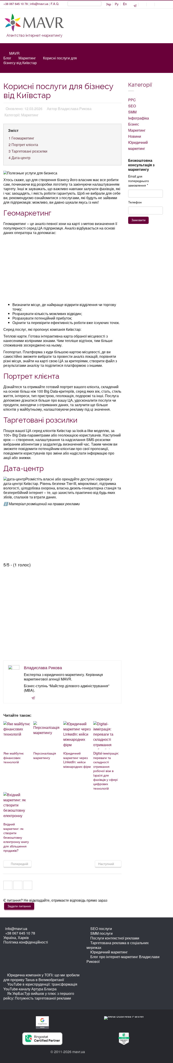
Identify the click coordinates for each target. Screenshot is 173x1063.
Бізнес (133, 124)
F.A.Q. (55, 4)
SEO (132, 105)
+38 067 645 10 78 (15, 4)
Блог (7, 58)
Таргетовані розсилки (28, 151)
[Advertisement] (63, 269)
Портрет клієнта (23, 144)
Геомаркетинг (21, 138)
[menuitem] (116, 4)
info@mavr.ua (39, 4)
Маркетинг (27, 58)
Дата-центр (19, 157)
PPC (132, 99)
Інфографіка (138, 118)
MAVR (14, 53)
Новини (134, 136)
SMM (132, 112)
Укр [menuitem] (108, 4)
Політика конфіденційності (25, 942)
